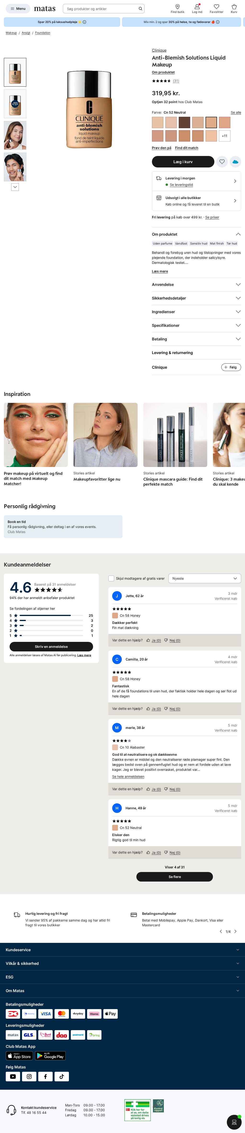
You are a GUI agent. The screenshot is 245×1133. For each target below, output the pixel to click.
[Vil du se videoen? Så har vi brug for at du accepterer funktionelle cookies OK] (89, 103)
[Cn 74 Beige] (171, 136)
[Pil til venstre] (221, 931)
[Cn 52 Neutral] (211, 122)
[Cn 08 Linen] (157, 122)
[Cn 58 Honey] (224, 122)
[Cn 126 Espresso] (184, 122)
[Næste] (15, 187)
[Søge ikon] (140, 8)
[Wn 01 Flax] (211, 136)
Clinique (159, 50)
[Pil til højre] (241, 22)
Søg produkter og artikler (86, 9)
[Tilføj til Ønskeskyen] (235, 161)
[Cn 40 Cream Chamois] (198, 122)
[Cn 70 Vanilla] (157, 136)
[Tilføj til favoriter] (222, 161)
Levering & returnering (172, 352)
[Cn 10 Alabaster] (171, 122)
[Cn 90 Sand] (198, 136)
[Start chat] (234, 1122)
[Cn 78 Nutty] (184, 136)
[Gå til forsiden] (44, 8)
